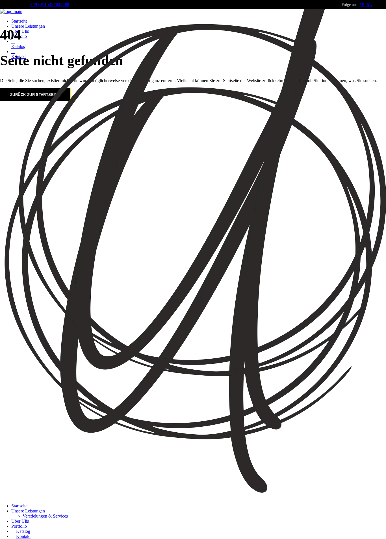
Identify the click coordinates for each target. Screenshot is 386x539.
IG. (369, 5)
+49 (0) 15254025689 (49, 4)
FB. (362, 5)
